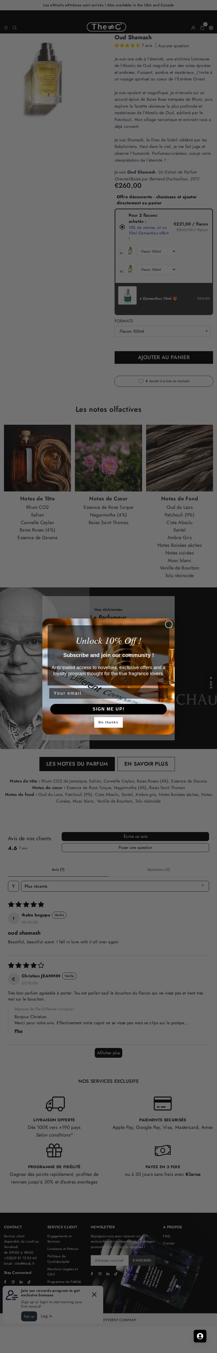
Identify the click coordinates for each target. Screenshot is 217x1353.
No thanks (108, 722)
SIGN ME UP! (109, 709)
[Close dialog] (169, 624)
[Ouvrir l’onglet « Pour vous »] (200, 1336)
